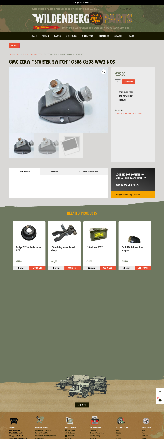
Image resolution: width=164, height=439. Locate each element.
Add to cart (128, 81)
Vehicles (71, 35)
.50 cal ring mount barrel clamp (63, 248)
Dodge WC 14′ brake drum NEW (28, 248)
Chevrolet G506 (36, 54)
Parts (57, 35)
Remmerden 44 (14, 430)
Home (33, 35)
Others (25, 54)
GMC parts (132, 113)
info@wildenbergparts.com (128, 194)
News (45, 35)
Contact (104, 35)
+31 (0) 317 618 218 (16, 436)
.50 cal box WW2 (94, 247)
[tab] (24, 171)
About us (87, 35)
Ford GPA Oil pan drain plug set (133, 248)
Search (118, 35)
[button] (103, 71)
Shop (19, 54)
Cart (131, 35)
